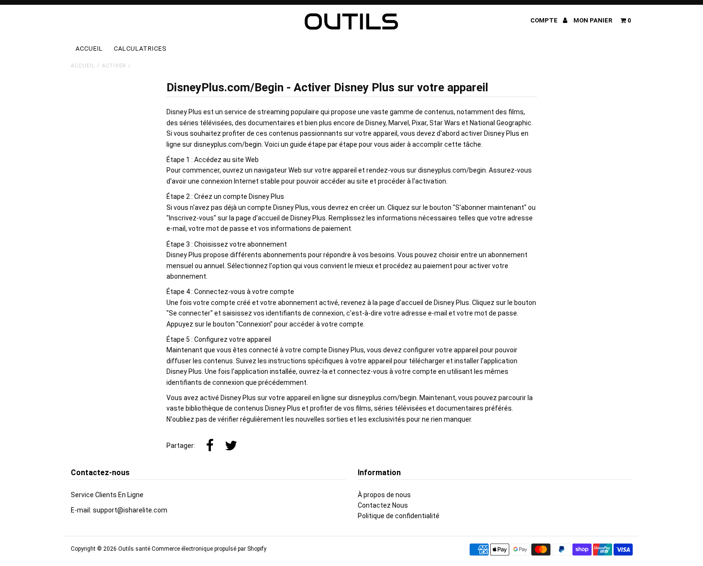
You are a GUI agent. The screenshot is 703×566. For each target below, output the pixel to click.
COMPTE (544, 20)
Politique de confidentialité (398, 516)
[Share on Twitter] (231, 446)
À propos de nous (384, 495)
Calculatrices (140, 48)
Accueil (89, 48)
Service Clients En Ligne (107, 495)
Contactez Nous (383, 505)
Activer (114, 66)
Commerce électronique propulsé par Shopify (209, 548)
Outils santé (134, 548)
